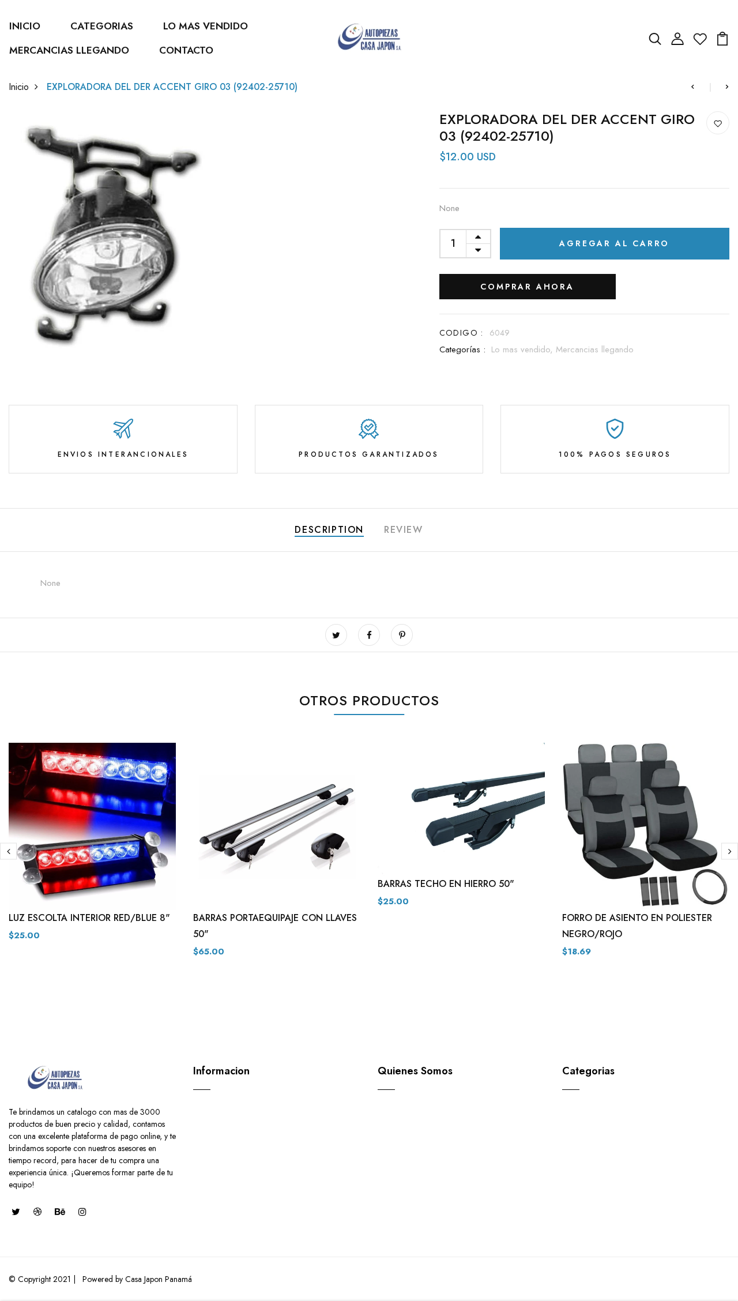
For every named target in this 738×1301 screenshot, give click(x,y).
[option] (92, 851)
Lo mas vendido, (523, 349)
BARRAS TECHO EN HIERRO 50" (446, 883)
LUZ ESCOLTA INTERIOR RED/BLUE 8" (89, 917)
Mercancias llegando (595, 349)
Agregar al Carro (614, 243)
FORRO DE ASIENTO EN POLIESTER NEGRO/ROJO (637, 926)
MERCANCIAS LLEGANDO (69, 50)
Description (329, 529)
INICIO (24, 26)
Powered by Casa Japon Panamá (136, 1279)
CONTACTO (186, 50)
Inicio (19, 86)
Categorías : (462, 349)
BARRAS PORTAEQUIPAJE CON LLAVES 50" (275, 926)
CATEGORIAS (101, 26)
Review (403, 529)
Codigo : (461, 333)
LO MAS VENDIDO (205, 26)
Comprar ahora (527, 286)
